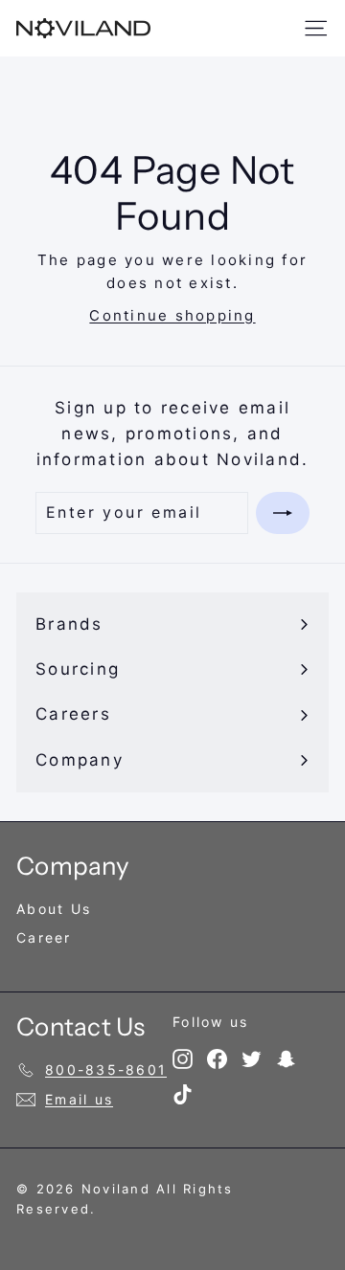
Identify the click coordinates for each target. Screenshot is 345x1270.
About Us (53, 909)
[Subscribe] (283, 513)
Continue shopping (172, 315)
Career (44, 937)
